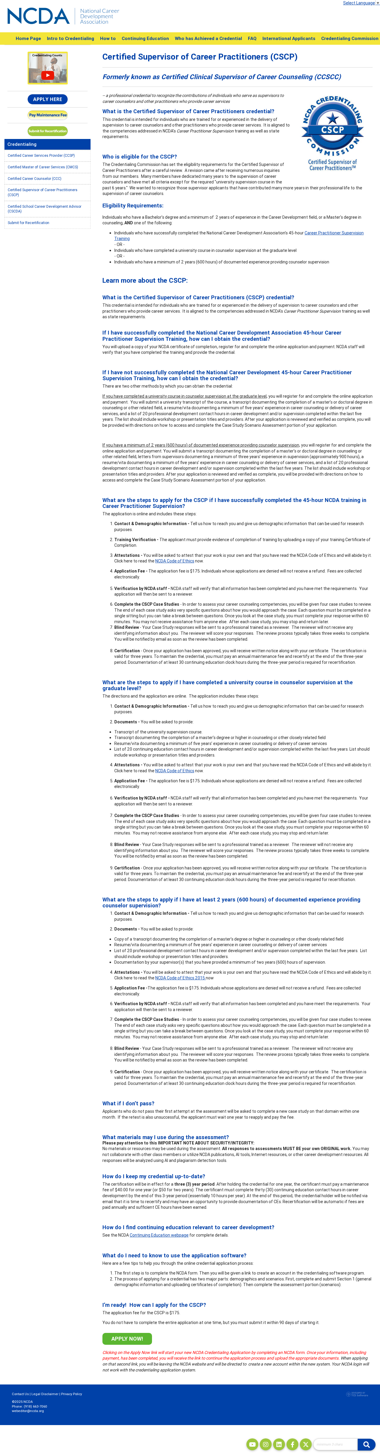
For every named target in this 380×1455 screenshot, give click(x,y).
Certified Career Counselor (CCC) (34, 178)
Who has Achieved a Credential (208, 38)
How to (108, 38)
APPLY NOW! (127, 1338)
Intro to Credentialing (70, 38)
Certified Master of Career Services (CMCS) (43, 167)
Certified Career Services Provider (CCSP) (41, 155)
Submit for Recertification (28, 222)
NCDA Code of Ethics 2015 (180, 978)
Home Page (28, 38)
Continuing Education (145, 38)
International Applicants (288, 38)
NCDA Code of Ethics (174, 561)
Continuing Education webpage (159, 1235)
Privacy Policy (71, 1394)
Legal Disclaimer (44, 1394)
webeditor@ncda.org (28, 1411)
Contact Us (20, 1394)
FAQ (252, 38)
